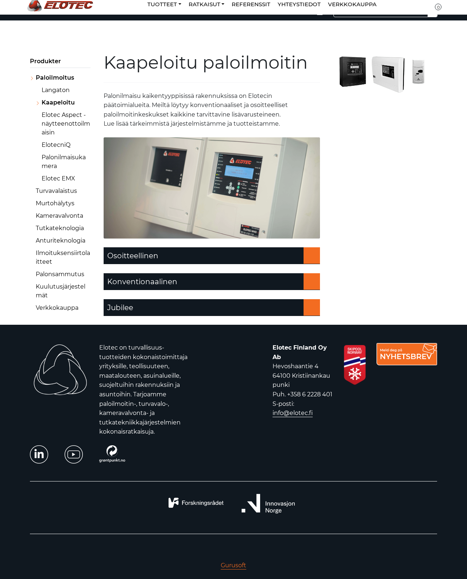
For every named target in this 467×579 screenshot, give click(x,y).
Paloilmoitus (55, 77)
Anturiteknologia (60, 240)
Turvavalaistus (56, 190)
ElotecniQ (56, 144)
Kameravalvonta (59, 215)
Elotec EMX (58, 178)
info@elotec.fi (293, 413)
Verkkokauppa (57, 307)
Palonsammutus (60, 274)
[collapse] (89, 77)
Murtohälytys (55, 203)
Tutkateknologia (60, 228)
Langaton (56, 90)
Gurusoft (233, 565)
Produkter (45, 61)
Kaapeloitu (58, 102)
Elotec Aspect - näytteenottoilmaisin (66, 123)
